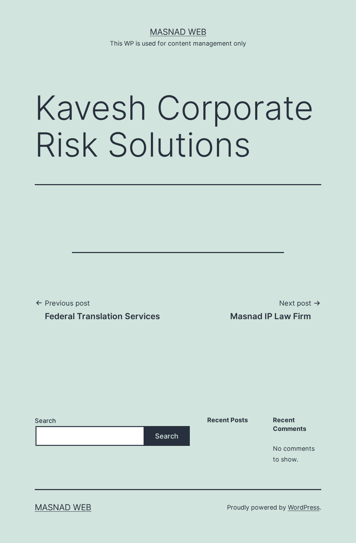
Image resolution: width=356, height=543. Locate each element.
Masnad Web (178, 32)
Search (45, 420)
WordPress (303, 507)
